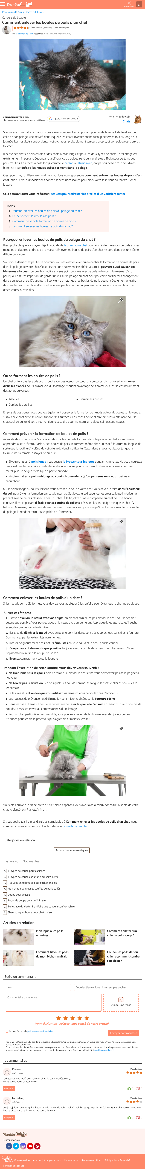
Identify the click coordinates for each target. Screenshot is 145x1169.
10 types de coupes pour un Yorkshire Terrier (33, 877)
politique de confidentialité (40, 1031)
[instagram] (23, 1146)
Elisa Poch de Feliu (24, 34)
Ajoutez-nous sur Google (65, 119)
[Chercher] (140, 4)
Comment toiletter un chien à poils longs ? (122, 933)
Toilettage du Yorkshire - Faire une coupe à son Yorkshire (41, 906)
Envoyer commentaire (123, 1033)
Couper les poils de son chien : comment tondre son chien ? (123, 956)
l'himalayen (85, 163)
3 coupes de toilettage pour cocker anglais (32, 882)
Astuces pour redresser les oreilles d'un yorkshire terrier (88, 194)
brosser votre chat (76, 245)
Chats (126, 121)
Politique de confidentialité (117, 1160)
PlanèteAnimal (9, 12)
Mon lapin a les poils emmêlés (49, 933)
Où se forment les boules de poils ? (34, 216)
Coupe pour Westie (19, 894)
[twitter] (16, 1146)
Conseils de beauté (35, 12)
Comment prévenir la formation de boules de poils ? (44, 221)
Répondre (8, 1089)
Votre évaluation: (46, 1024)
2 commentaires (62, 27)
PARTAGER (129, 6)
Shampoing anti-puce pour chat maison (30, 912)
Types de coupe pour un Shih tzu (27, 900)
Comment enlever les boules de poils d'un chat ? (43, 226)
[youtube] (30, 1146)
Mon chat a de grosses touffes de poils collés (34, 888)
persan (69, 163)
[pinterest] (37, 1146)
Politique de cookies (14, 1166)
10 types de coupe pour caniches (26, 871)
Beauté (21, 12)
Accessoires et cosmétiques (72, 850)
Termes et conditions (91, 1160)
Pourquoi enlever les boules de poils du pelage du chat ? (47, 211)
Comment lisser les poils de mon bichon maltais (52, 954)
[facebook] (9, 1146)
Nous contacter (71, 1160)
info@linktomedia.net (104, 1050)
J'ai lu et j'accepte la (31, 1031)
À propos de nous (52, 1160)
